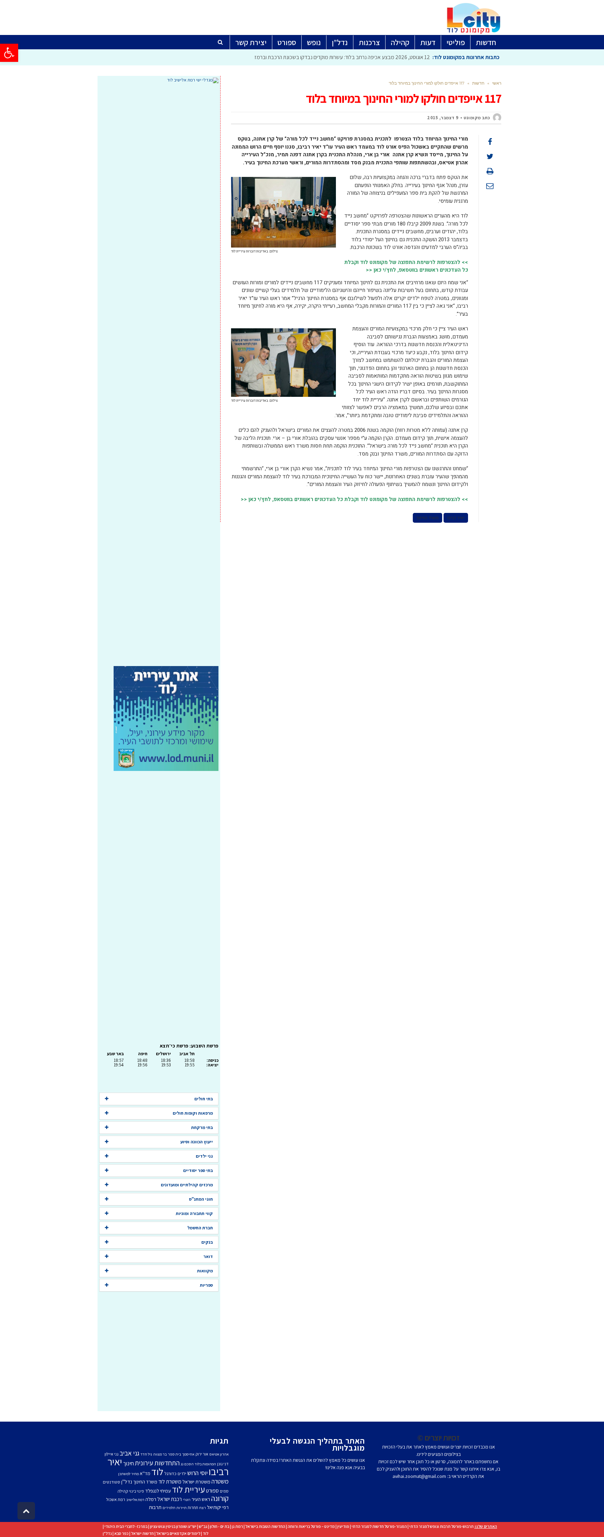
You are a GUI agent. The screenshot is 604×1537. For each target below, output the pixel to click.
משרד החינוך (427, 518)
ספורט (212, 1490)
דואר (208, 1256)
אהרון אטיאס (219, 1454)
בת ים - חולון (219, 1526)
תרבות (155, 1507)
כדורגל (170, 1473)
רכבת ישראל (169, 1498)
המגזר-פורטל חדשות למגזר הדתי (379, 1526)
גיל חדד (146, 1454)
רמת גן (237, 1526)
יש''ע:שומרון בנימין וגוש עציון (173, 1526)
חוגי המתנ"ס (201, 1199)
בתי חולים (203, 1098)
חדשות (478, 83)
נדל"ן (107, 1533)
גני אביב (129, 1453)
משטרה (220, 1481)
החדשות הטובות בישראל (265, 1526)
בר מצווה (160, 1454)
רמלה (150, 1499)
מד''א (145, 1473)
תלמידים (169, 1507)
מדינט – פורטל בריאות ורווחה (311, 1526)
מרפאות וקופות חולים (193, 1113)
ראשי (496, 83)
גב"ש (203, 1526)
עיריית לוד (188, 1489)
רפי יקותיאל (218, 1507)
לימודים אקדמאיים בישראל (178, 1533)
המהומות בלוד (205, 1463)
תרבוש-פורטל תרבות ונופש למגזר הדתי (441, 1526)
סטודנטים (111, 1482)
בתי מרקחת (202, 1127)
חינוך (128, 1463)
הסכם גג (187, 1463)
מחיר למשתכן (128, 1473)
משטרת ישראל (196, 1481)
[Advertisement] (158, 375)
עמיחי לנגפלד (158, 1490)
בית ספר (174, 1454)
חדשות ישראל (142, 1533)
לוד (157, 1471)
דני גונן (223, 1464)
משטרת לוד (169, 1481)
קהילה (122, 1491)
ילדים (182, 1473)
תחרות (193, 1507)
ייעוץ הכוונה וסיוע (196, 1141)
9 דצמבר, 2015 (443, 118)
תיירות (182, 1507)
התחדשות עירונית (157, 1462)
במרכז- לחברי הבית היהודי (126, 1526)
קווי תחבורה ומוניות (194, 1213)
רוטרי (186, 1499)
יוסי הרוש (197, 1472)
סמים (224, 1491)
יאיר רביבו (456, 518)
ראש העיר (201, 1499)
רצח (202, 1507)
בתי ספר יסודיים (198, 1170)
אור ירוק (201, 1454)
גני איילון (111, 1454)
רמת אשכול (115, 1499)
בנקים (207, 1242)
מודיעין (343, 1526)
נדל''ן (126, 1481)
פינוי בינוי (136, 1491)
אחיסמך (188, 1454)
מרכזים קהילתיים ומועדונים (187, 1184)
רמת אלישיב (135, 1499)
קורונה (220, 1498)
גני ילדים (204, 1156)
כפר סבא (121, 1533)
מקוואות (205, 1270)
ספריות (206, 1285)
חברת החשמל (200, 1227)
